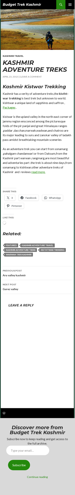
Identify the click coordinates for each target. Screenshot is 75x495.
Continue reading (37, 476)
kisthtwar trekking (52, 250)
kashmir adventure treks (21, 250)
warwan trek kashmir (19, 254)
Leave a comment (31, 76)
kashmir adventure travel (37, 245)
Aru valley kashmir (14, 273)
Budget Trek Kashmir (22, 4)
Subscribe (19, 465)
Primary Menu (70, 4)
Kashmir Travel (13, 55)
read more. (38, 172)
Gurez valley (10, 287)
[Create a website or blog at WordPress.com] (4, 413)
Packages (9, 107)
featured (11, 245)
